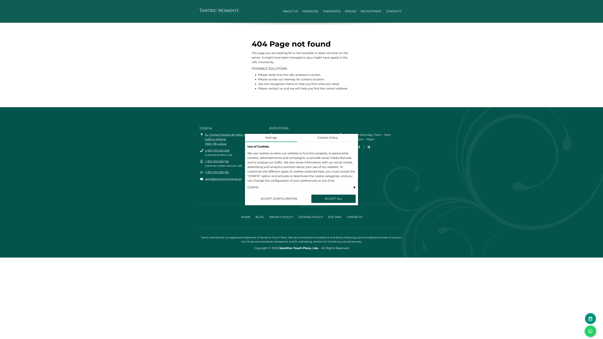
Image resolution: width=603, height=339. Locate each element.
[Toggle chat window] (590, 331)
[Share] (368, 147)
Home (245, 217)
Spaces (350, 11)
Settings (271, 137)
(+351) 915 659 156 (217, 161)
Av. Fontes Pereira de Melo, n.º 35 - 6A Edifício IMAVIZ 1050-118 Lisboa (231, 139)
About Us (290, 11)
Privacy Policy (281, 217)
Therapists (331, 11)
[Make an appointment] (590, 318)
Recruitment (371, 11)
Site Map (335, 217)
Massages (310, 11)
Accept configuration (279, 198)
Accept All (333, 198)
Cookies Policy (310, 217)
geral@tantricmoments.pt (223, 179)
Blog (259, 217)
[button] (301, 187)
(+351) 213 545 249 (217, 150)
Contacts (393, 11)
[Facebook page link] (359, 147)
